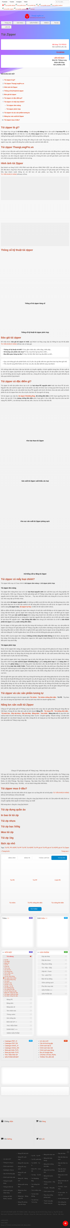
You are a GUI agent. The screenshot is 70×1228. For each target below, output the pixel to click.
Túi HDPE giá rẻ (56, 847)
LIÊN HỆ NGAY (59, 58)
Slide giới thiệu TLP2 (12, 1052)
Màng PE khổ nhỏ (23, 1153)
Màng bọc (21, 1196)
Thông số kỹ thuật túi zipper (14, 91)
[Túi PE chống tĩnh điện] (35, 899)
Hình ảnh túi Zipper (10, 87)
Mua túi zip (7, 832)
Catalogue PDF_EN (11, 1043)
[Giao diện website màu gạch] (20, 9)
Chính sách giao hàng (47, 1050)
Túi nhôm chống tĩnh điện (47, 697)
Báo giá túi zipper (10, 94)
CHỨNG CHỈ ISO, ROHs (48, 1055)
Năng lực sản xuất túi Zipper (14, 116)
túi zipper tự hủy (25, 607)
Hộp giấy (52, 1187)
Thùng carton (47, 1182)
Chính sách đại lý (45, 1045)
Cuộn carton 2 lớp (49, 1191)
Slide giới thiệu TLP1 (12, 1050)
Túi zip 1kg (7, 837)
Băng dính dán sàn (49, 1154)
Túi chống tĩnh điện (61, 711)
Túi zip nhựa (8, 820)
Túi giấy (46, 1187)
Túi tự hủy (34, 1202)
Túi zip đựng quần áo (13, 809)
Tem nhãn (44, 713)
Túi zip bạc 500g (10, 826)
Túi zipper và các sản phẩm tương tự (17, 112)
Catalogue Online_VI (11, 1045)
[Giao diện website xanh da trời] (9, 5)
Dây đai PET (61, 1171)
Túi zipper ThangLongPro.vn (14, 83)
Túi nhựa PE (48, 711)
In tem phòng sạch (63, 1198)
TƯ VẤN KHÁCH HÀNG (9, 174)
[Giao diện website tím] (31, 5)
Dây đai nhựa (16, 713)
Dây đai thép (26, 713)
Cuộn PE (58, 880)
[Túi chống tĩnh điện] (57, 899)
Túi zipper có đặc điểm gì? (13, 98)
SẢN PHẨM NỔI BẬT (12, 1057)
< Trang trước (5, 851)
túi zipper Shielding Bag (27, 396)
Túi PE (24, 847)
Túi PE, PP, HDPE (11, 847)
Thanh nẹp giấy (48, 1201)
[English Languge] (27, 9)
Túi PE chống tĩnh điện (35, 902)
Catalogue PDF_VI (11, 1041)
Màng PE (20, 1178)
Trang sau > (65, 851)
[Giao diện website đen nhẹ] (21, 5)
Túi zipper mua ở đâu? (12, 120)
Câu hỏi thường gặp (46, 1043)
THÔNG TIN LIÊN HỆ (47, 1057)
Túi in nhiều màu (36, 1190)
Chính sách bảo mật (46, 1048)
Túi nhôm (33, 697)
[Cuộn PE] (57, 877)
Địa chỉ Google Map (46, 1052)
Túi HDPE (30, 847)
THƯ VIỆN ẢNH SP (11, 1055)
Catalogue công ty (8, 1170)
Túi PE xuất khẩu (36, 1159)
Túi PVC (60, 1186)
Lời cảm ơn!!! (44, 1041)
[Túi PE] (12, 877)
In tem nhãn (61, 1192)
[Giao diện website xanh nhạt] (56, 5)
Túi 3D (39, 1175)
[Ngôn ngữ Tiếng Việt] (32, 9)
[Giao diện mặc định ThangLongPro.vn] (37, 5)
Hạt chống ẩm (62, 1204)
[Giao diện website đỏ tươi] (3, 5)
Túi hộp (33, 1175)
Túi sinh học (5, 713)
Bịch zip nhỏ (8, 843)
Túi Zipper (65, 847)
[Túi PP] (35, 877)
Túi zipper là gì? (9, 80)
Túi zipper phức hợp (13, 109)
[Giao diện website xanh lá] (8, 9)
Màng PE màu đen (23, 1163)
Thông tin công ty (8, 1162)
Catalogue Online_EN (12, 1048)
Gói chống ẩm (62, 1202)
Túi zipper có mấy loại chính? (14, 102)
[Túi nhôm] (12, 899)
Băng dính (35, 713)
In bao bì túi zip (10, 815)
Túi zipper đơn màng (13, 105)
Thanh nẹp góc (48, 1203)
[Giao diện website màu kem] (44, 5)
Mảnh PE (34, 1169)
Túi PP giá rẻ (38, 847)
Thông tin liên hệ (8, 1187)
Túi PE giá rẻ (47, 847)
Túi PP (19, 847)
